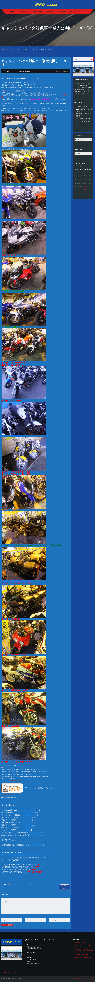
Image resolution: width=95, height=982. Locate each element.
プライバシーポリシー (13, 973)
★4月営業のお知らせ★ (83, 119)
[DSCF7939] (24, 527)
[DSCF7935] (24, 383)
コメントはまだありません (61, 71)
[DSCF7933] (24, 309)
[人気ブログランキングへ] (12, 788)
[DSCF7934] (24, 345)
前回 (63, 95)
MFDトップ (13, 11)
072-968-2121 (31, 953)
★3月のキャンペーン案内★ (82, 957)
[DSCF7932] (24, 273)
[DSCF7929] (24, 166)
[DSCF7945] (24, 744)
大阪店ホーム (24, 11)
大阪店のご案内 (37, 11)
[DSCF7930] (24, 202)
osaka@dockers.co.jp (15, 780)
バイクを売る (61, 11)
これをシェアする (64, 887)
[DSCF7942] (24, 637)
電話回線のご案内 (81, 106)
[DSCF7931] (24, 238)
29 (82, 187)
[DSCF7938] (24, 492)
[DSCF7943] (24, 672)
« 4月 (76, 190)
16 (85, 179)
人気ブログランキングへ (7, 794)
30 (85, 187)
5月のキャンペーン (9, 91)
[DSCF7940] (24, 563)
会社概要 (3, 973)
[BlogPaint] (24, 130)
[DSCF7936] (24, 418)
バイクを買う (50, 11)
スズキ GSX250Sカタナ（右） (17, 583)
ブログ (83, 11)
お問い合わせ (73, 11)
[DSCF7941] (24, 601)
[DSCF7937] (24, 454)
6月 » (85, 190)
